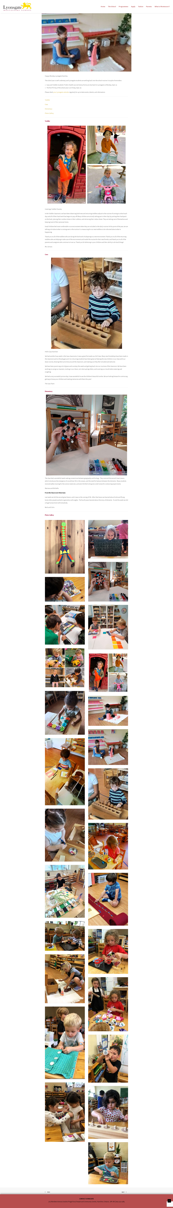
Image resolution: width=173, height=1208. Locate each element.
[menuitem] (104, 6)
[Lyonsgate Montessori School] (17, 6)
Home (103, 6)
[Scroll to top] (169, 1201)
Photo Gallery (49, 113)
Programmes (123, 6)
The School (112, 6)
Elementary (48, 109)
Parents (149, 6)
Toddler (47, 100)
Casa (46, 104)
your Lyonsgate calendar (61, 92)
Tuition (140, 6)
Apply (133, 6)
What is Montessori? (162, 6)
